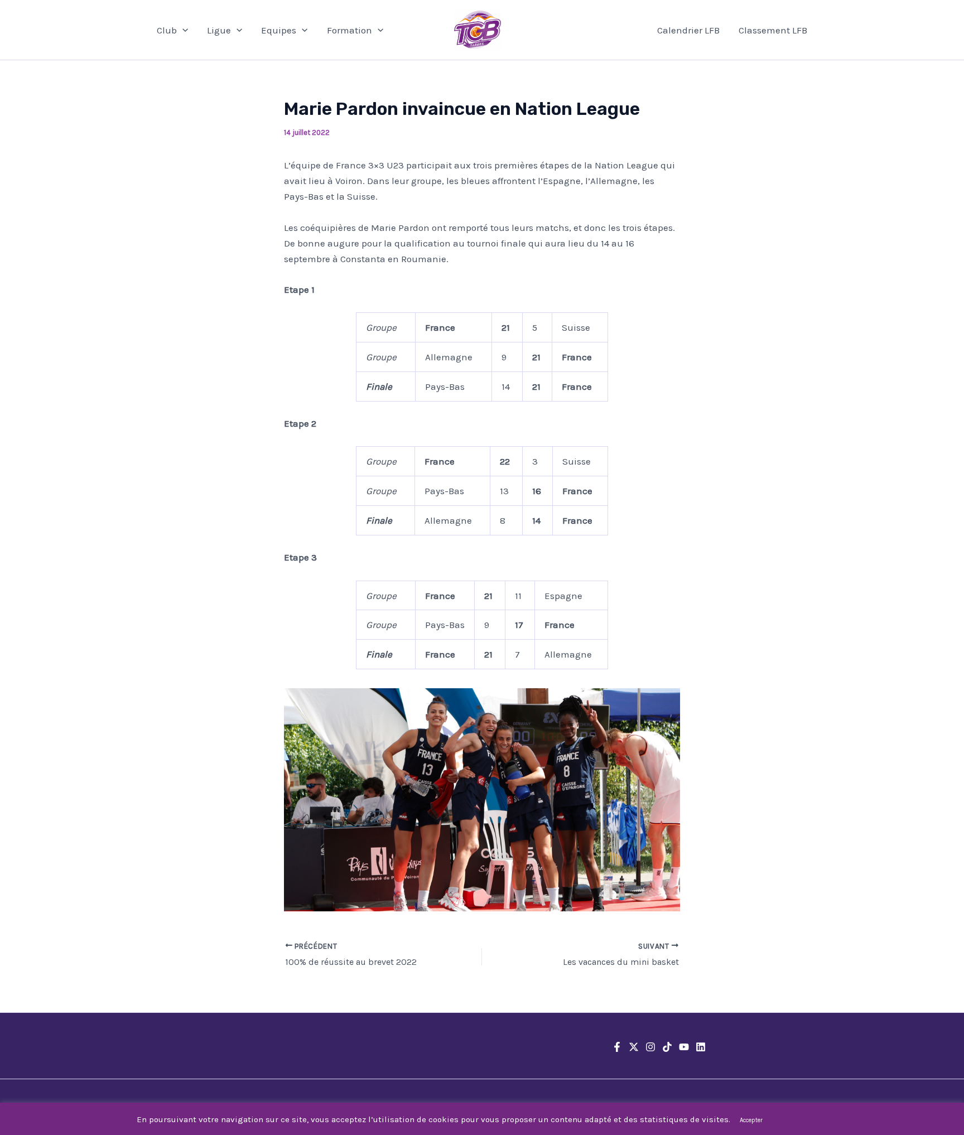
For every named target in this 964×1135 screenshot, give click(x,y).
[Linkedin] (701, 1047)
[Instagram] (650, 1047)
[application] (182, 30)
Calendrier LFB (688, 30)
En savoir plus (799, 1119)
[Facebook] (617, 1047)
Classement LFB (773, 30)
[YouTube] (684, 1047)
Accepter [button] (751, 1120)
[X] (634, 1047)
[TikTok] (667, 1047)
